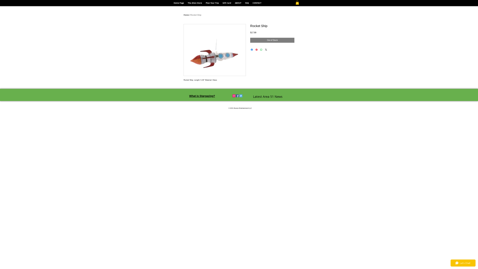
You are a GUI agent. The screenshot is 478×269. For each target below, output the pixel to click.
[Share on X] (266, 49)
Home (186, 15)
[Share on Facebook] (251, 49)
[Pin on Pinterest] (256, 49)
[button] (297, 3)
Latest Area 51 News (267, 97)
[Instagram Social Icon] (234, 95)
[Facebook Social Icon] (237, 95)
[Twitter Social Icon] (240, 95)
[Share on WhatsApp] (261, 49)
